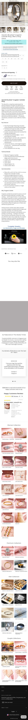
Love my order (8, 402)
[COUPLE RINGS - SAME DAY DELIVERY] (20, 660)
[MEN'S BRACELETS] (7, 613)
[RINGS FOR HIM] (20, 599)
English (13, 711)
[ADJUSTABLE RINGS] (7, 475)
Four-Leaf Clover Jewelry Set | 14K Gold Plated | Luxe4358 (7, 412)
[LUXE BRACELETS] (20, 489)
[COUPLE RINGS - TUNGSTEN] (7, 433)
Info (2, 690)
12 (18, 58)
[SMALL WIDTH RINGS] (7, 461)
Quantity (4, 65)
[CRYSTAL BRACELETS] (20, 503)
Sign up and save (6, 695)
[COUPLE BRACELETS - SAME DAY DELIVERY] (7, 674)
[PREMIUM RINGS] (20, 447)
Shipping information (9, 248)
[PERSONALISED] (20, 433)
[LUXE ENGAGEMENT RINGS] (7, 447)
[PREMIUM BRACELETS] (7, 565)
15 (6, 62)
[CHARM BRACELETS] (7, 517)
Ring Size (4, 53)
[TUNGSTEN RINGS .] (20, 585)
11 (15, 58)
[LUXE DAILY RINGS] (20, 461)
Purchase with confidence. (14, 91)
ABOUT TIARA (4, 707)
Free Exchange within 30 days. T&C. (14, 92)
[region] (14, 237)
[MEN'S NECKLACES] (20, 613)
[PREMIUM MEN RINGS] (7, 627)
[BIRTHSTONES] (7, 532)
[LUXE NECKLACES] (20, 475)
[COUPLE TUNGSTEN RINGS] (7, 585)
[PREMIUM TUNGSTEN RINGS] (20, 565)
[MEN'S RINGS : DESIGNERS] (7, 599)
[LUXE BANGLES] (7, 503)
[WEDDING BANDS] (7, 660)
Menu (2, 687)
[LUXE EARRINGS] (7, 489)
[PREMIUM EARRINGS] (20, 551)
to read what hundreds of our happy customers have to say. (14, 388)
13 (21, 58)
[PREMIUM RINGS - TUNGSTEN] (20, 627)
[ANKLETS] (20, 517)
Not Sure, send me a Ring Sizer (10, 55)
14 (3, 62)
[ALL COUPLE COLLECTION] (7, 646)
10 (11, 58)
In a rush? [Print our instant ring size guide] (10, 49)
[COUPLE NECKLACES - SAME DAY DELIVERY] (20, 674)
